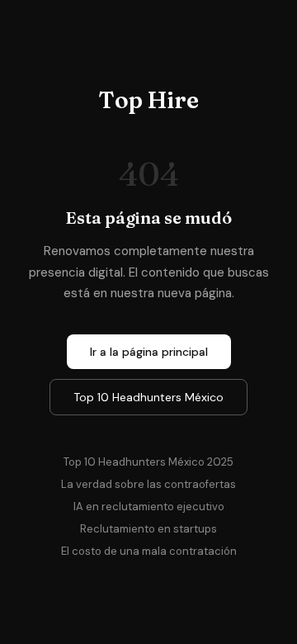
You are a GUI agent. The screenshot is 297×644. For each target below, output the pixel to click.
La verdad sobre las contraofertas (148, 484)
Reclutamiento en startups (148, 529)
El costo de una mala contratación (149, 551)
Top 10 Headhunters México (148, 397)
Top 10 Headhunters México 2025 (148, 462)
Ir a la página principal (149, 351)
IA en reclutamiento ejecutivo (148, 507)
